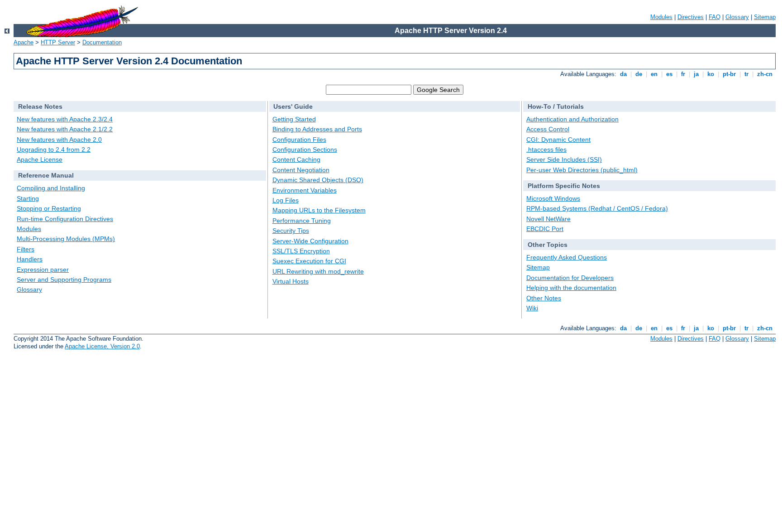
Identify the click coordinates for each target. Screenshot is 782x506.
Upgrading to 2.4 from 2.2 (54, 149)
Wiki (532, 308)
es (669, 74)
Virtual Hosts (290, 281)
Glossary (737, 17)
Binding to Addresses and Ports (317, 129)
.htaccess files (546, 149)
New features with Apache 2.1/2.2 (65, 129)
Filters (25, 249)
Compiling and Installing (51, 188)
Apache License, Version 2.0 (102, 346)
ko (711, 74)
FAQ (714, 17)
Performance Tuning (301, 220)
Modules (661, 17)
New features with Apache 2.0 (59, 139)
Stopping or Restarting (49, 208)
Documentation (102, 42)
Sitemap (765, 17)
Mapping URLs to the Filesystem (319, 210)
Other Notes (543, 298)
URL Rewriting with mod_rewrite (318, 271)
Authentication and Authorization (572, 119)
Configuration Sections (304, 149)
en (654, 74)
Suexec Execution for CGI (309, 261)
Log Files (285, 200)
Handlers (30, 259)
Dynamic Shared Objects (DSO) (317, 179)
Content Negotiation (300, 169)
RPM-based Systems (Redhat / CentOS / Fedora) (597, 208)
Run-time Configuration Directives (65, 218)
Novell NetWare (548, 218)
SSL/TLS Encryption (301, 251)
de (639, 74)
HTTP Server (58, 42)
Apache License (39, 159)
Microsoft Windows (553, 198)
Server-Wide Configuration (310, 241)
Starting (28, 198)
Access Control (547, 129)
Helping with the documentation (571, 287)
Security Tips (290, 230)
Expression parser (43, 269)
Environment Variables (304, 190)
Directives (690, 17)
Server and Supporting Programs (64, 279)
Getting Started (294, 119)
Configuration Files (299, 139)
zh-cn (764, 74)
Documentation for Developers (570, 277)
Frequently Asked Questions (566, 257)
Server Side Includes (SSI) (564, 159)
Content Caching (296, 159)
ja (696, 74)
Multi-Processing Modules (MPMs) (66, 238)
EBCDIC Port (544, 228)
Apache (23, 42)
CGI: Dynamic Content (558, 139)
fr (683, 74)
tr (746, 74)
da (623, 74)
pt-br (729, 74)
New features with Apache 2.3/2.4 (65, 119)
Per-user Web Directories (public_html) (582, 169)
